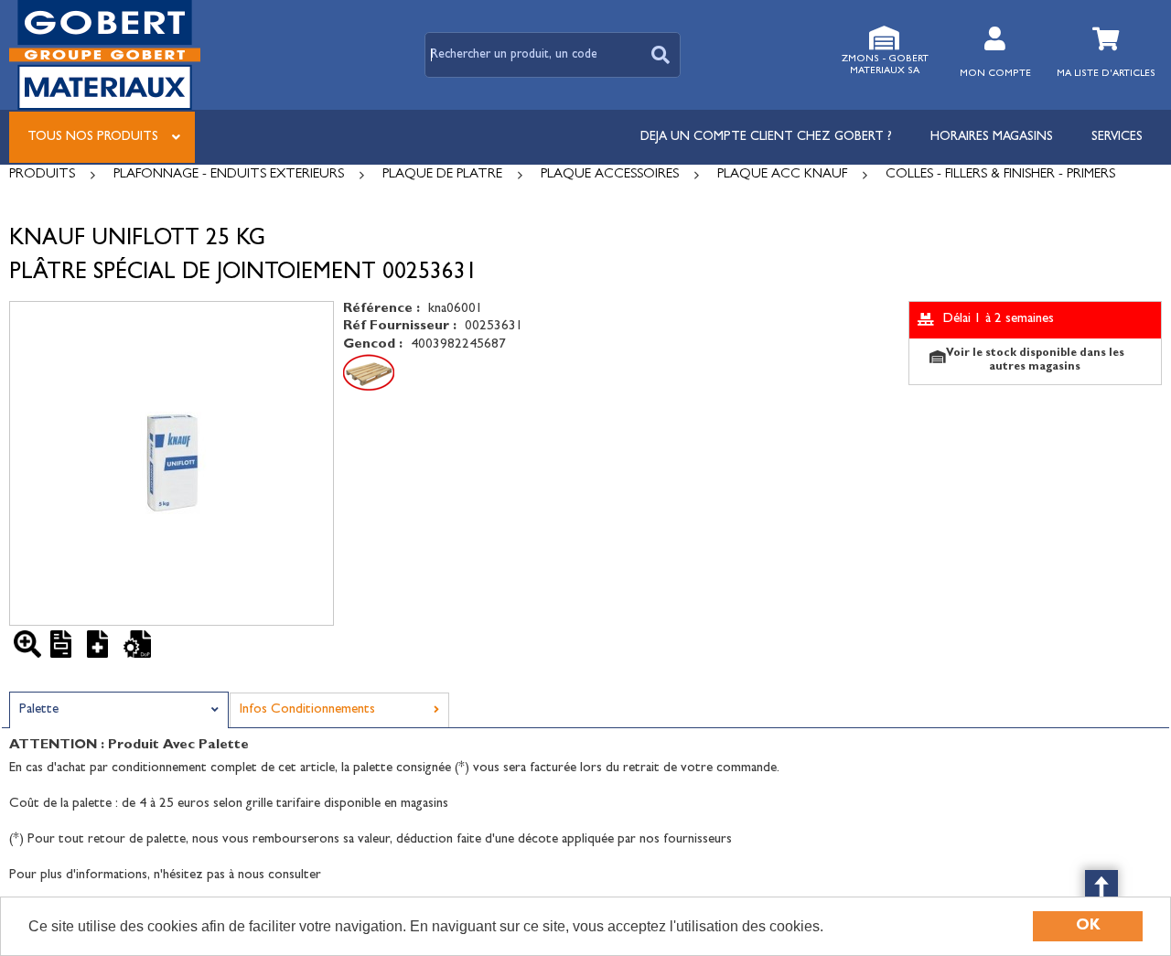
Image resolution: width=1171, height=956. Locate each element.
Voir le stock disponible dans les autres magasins (1035, 360)
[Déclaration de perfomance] (137, 644)
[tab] (119, 710)
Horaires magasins (991, 137)
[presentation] (119, 710)
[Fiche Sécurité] (100, 644)
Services (1117, 137)
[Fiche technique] (64, 644)
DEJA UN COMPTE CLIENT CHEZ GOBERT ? (766, 137)
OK (1088, 926)
